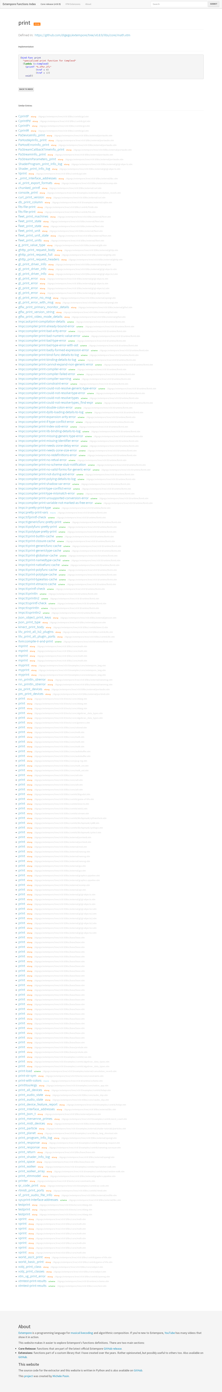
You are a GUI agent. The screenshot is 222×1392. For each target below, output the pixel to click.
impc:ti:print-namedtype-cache (39, 560)
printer (23, 1180)
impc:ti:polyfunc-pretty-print (37, 526)
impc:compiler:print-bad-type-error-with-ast (48, 345)
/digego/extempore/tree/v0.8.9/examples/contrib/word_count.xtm (94, 1118)
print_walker (27, 1166)
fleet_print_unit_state (33, 235)
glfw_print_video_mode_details (40, 316)
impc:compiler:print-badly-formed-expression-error (53, 350)
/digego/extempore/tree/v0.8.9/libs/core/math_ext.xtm (61, 765)
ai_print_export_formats (35, 183)
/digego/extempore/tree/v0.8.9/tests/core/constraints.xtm (74, 1075)
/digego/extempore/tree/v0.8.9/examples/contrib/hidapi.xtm (81, 1090)
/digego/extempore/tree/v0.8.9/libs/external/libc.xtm (92, 178)
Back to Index (26, 89)
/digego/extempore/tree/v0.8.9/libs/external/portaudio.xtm (83, 135)
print (21, 698)
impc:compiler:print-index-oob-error (43, 426)
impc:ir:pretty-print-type (34, 507)
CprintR (23, 130)
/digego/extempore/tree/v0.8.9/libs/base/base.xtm (59, 937)
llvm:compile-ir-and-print (35, 641)
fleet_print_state (29, 221)
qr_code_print (28, 1185)
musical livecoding (82, 1333)
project (28, 1376)
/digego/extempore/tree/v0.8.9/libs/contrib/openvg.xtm (82, 1276)
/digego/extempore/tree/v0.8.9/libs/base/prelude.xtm (60, 1047)
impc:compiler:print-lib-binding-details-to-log (49, 431)
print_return (26, 1152)
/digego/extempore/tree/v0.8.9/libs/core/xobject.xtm (76, 1266)
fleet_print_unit (29, 230)
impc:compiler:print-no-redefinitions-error (47, 455)
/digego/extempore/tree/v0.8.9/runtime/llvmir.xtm (86, 507)
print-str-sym (27, 1075)
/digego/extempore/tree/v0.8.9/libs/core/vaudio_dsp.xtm (80, 1099)
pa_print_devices (30, 689)
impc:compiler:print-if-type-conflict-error (46, 421)
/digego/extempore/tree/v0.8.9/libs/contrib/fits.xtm (70, 212)
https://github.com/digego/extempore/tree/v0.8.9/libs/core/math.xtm (82, 35)
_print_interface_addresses (37, 178)
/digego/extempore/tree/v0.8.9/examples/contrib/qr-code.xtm (78, 1185)
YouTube (169, 1333)
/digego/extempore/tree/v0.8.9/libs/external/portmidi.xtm (81, 694)
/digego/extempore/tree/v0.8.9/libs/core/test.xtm (81, 1285)
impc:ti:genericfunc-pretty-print (39, 522)
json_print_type (29, 622)
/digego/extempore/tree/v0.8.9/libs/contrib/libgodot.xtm (62, 794)
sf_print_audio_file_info (35, 1195)
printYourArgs (27, 1085)
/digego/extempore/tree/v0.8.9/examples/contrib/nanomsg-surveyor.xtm (85, 1147)
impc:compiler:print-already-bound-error (46, 326)
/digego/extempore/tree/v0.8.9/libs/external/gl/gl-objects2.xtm (86, 274)
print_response (29, 1142)
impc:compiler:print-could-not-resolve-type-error (51, 393)
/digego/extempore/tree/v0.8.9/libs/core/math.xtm (62, 646)
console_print (28, 192)
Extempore (25, 1333)
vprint (22, 1219)
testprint (24, 1204)
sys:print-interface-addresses (38, 1199)
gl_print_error (28, 278)
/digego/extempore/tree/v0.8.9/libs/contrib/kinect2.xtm (80, 627)
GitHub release (113, 1348)
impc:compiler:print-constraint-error (43, 383)
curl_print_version (31, 197)
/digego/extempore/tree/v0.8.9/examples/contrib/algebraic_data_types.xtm (71, 1061)
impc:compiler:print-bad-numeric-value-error (49, 335)
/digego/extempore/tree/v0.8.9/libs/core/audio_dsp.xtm (80, 1095)
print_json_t (27, 1113)
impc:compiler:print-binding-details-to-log (47, 359)
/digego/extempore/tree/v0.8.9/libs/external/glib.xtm (80, 245)
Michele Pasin (60, 1376)
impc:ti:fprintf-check (32, 517)
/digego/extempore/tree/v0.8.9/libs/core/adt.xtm (58, 775)
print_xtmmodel (29, 1176)
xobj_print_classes (31, 1271)
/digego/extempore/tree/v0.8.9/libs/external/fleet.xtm (84, 216)
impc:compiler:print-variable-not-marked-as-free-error (55, 502)
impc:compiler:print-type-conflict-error (44, 488)
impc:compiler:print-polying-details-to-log (47, 479)
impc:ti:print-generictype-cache (39, 550)
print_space (26, 1161)
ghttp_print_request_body (36, 250)
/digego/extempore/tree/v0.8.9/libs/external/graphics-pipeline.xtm (67, 875)
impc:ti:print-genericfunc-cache (39, 545)
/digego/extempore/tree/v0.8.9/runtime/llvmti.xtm (100, 321)
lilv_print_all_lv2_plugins (35, 631)
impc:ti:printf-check (31, 588)
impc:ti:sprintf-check (32, 603)
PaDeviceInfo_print (31, 135)
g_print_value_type (31, 245)
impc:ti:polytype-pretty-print (37, 531)
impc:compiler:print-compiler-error (42, 369)
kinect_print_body (31, 627)
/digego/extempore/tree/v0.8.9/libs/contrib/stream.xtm (61, 813)
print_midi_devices (31, 1123)
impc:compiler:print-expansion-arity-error (47, 417)
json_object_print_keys (34, 617)
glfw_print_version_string (36, 312)
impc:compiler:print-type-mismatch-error (46, 493)
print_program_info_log (35, 1137)
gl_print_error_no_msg (34, 297)
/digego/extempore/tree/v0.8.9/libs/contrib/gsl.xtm (63, 116)
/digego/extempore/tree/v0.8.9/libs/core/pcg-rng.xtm (60, 760)
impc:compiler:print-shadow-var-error (44, 483)
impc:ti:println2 (28, 598)
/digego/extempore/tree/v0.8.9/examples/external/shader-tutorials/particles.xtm (86, 1128)
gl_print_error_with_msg (35, 302)
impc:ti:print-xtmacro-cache (37, 584)
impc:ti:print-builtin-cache (36, 536)
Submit (213, 4)
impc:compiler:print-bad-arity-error (42, 331)
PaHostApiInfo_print (32, 140)
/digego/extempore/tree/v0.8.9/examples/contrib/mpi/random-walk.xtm (80, 1166)
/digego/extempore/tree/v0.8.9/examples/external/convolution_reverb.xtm (84, 192)
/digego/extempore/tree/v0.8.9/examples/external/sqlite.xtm (82, 202)
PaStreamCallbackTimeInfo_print (41, 149)
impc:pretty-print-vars (33, 512)
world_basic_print (31, 1261)
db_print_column (30, 202)
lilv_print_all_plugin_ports (36, 636)
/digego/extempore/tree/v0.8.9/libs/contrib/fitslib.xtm (71, 207)
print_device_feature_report (37, 1104)
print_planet (27, 1133)
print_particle (27, 1128)
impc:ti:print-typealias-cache (37, 579)
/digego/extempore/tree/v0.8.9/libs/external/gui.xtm (60, 865)
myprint (23, 665)
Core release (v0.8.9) (52, 4)
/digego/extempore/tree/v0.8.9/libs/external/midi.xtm (60, 846)
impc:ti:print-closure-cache (36, 541)
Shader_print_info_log (34, 168)
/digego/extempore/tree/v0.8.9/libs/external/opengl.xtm (83, 264)
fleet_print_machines (33, 216)
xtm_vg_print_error (32, 1276)
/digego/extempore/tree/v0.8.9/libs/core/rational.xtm (60, 727)
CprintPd (24, 121)
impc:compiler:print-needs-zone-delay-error (48, 445)
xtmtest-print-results (32, 1281)
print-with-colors (29, 1080)
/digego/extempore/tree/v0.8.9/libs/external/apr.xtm (60, 889)
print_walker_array (31, 1171)
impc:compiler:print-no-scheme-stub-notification (52, 464)
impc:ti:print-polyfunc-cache (37, 569)
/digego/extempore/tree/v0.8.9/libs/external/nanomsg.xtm (83, 679)
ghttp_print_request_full (35, 254)
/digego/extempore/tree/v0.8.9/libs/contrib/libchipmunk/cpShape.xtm (68, 827)
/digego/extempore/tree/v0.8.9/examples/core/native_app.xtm (77, 1085)
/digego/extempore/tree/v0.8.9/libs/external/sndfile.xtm (89, 1195)
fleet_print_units (30, 240)
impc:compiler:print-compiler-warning (44, 378)
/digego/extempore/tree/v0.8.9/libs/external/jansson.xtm (88, 617)
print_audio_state (30, 1094)
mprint (23, 646)
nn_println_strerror (32, 679)
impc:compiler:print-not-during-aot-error (46, 474)
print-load (25, 1071)
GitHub (22, 1357)
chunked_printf (29, 187)
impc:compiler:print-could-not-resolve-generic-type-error (57, 388)
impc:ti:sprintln (28, 608)
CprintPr (24, 125)
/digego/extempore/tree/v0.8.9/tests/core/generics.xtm (62, 722)
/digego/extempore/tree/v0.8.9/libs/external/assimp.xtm (89, 183)
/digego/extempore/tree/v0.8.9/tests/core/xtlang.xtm (60, 698)
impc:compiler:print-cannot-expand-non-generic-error (55, 364)
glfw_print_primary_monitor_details (43, 307)
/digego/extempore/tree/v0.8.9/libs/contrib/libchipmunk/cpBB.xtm (66, 823)
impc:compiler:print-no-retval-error (42, 460)
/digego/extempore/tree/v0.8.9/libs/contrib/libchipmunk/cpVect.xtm (67, 832)
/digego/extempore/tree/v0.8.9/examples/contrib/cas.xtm (62, 1056)
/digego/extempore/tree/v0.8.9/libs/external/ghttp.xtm (91, 250)
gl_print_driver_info (32, 264)
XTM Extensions (72, 4)
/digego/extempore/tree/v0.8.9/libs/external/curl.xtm (75, 188)
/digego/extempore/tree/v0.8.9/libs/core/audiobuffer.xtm (62, 751)
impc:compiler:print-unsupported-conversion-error (53, 498)
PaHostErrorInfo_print (33, 144)
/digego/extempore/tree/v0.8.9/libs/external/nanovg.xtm (62, 851)
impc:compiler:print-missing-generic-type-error (50, 436)
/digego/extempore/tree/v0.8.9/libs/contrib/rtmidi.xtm (80, 1190)
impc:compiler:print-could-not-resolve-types (48, 398)
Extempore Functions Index (19, 4)
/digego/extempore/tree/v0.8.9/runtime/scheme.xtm (77, 1080)
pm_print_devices (30, 693)
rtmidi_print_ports (31, 1190)
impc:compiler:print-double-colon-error (45, 407)
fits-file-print (26, 206)
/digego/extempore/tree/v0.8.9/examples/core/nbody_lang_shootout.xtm (81, 1133)
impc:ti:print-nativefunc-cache (39, 564)
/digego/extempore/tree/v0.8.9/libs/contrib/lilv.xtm (88, 632)
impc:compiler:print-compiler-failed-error (46, 374)
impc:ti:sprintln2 (29, 612)
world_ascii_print (30, 1257)
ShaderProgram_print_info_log (40, 164)
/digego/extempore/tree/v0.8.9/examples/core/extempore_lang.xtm (72, 665)
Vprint (22, 173)
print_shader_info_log (34, 1157)
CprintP (23, 116)
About (88, 4)
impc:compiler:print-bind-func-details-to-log (48, 354)
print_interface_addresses (36, 1109)
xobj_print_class (29, 1266)
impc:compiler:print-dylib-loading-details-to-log (50, 412)
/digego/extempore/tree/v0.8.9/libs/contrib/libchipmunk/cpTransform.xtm (70, 818)
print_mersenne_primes (35, 1118)
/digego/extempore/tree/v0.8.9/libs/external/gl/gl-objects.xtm (101, 164)
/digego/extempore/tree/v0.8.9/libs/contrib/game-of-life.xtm (64, 799)
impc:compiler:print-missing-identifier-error (48, 440)
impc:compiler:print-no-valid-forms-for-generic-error (54, 469)
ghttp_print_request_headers (38, 259)
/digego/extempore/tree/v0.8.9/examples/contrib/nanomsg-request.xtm (84, 1142)
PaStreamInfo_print (32, 154)
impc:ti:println (28, 593)
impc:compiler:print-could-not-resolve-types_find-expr (55, 402)
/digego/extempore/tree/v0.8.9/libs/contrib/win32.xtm (60, 808)
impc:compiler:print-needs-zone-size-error (47, 450)
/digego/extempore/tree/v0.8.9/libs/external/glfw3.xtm (105, 307)
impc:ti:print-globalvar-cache (38, 555)
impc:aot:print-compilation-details (41, 321)
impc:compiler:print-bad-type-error (42, 340)
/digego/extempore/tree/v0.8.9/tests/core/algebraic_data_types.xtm (68, 713)
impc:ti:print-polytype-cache (37, 574)
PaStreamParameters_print (37, 159)
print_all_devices (30, 1090)
